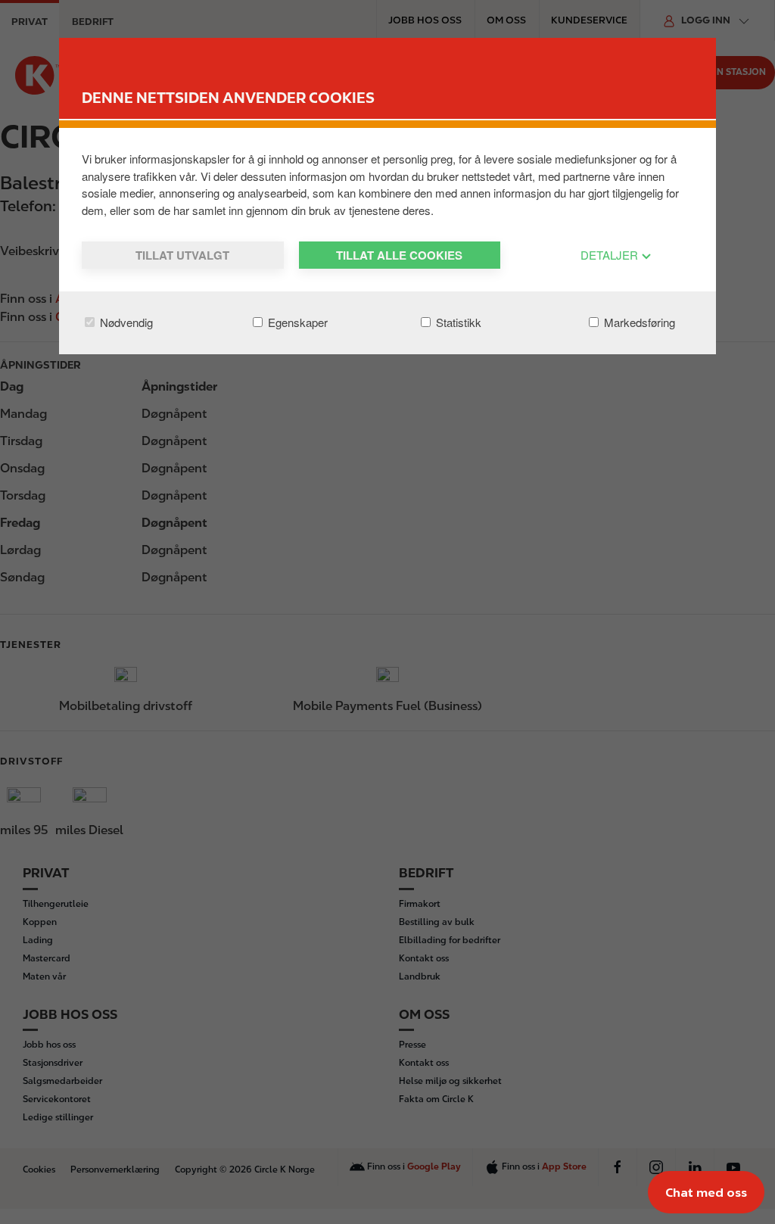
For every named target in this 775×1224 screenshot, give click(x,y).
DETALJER (610, 255)
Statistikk (457, 322)
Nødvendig (125, 322)
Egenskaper (296, 322)
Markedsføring (638, 322)
